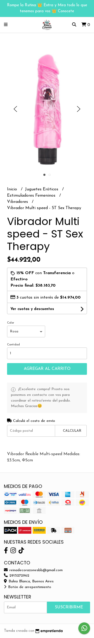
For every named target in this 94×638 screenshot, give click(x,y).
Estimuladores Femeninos (32, 196)
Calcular (72, 431)
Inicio (12, 189)
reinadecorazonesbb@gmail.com (35, 570)
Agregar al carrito (47, 369)
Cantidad (13, 344)
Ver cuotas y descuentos (32, 309)
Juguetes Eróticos (42, 189)
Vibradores (18, 202)
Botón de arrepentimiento (29, 587)
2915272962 (18, 576)
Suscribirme (69, 607)
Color (10, 322)
